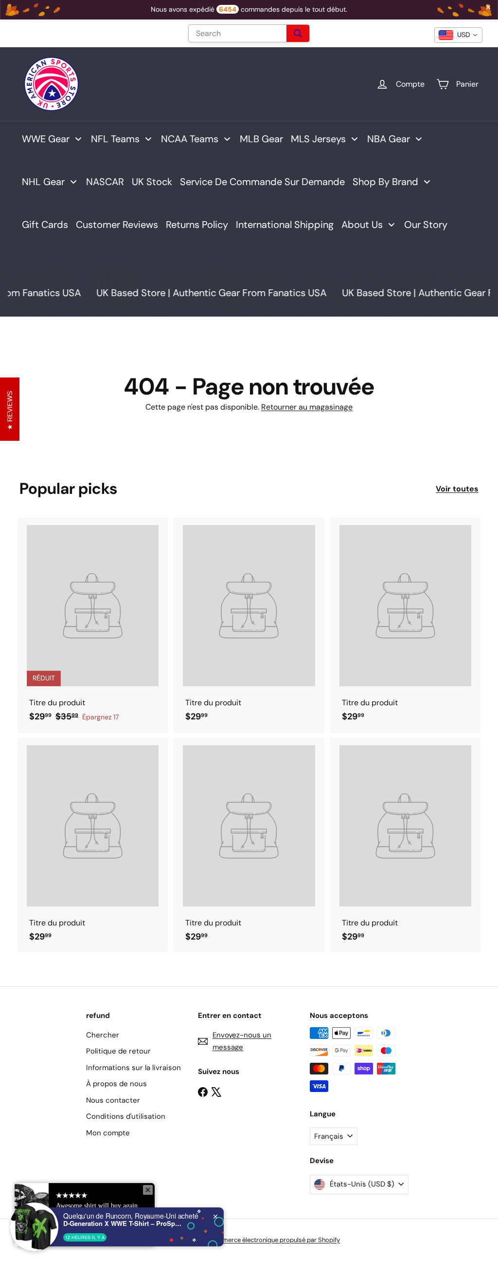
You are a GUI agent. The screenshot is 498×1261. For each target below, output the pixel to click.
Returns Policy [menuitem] (197, 224)
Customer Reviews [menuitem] (117, 224)
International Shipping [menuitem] (285, 224)
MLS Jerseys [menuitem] (318, 138)
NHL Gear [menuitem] (43, 181)
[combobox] (458, 35)
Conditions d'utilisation (125, 1116)
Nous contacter (113, 1100)
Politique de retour (118, 1051)
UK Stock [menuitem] (152, 181)
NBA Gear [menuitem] (388, 138)
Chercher (102, 1035)
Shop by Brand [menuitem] (385, 181)
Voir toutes (457, 489)
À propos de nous (116, 1084)
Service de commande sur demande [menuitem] (262, 181)
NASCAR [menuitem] (105, 181)
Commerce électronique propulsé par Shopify (274, 1240)
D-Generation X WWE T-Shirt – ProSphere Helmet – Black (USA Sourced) (124, 1223)
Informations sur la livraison (133, 1068)
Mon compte (108, 1133)
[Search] (297, 33)
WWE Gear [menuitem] (46, 138)
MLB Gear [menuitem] (261, 138)
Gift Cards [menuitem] (45, 224)
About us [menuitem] (362, 224)
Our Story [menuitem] (425, 224)
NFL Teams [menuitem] (115, 138)
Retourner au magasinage (307, 407)
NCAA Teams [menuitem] (189, 138)
